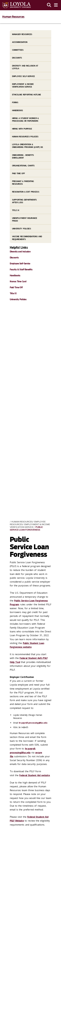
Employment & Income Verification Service (30, 526)
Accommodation (19, 42)
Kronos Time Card (18, 281)
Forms (15, 102)
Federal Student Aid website (34, 775)
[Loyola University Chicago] (16, 5)
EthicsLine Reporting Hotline (26, 95)
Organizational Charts (23, 166)
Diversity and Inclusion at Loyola (25, 67)
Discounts (17, 58)
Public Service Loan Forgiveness (26, 528)
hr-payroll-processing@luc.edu (33, 722)
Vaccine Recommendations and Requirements (27, 237)
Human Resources (13, 16)
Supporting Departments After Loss (24, 201)
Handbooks (17, 110)
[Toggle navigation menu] (56, 5)
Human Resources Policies (25, 137)
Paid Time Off (18, 173)
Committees (18, 50)
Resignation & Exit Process (25, 192)
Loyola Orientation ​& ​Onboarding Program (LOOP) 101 (27, 145)
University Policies (21, 229)
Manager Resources (22, 34)
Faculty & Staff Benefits (21, 269)
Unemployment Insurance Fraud (24, 219)
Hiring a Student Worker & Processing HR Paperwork (25, 119)
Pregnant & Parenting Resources (23, 182)
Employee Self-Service (23, 76)
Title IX (15, 210)
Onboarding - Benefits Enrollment (23, 156)
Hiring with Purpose (22, 129)
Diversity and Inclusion (20, 251)
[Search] (49, 5)
